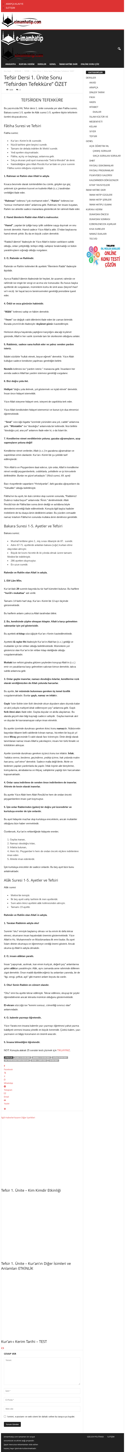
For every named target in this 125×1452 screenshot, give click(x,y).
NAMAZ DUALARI (98, 234)
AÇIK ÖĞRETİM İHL (99, 146)
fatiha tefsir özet (60, 1058)
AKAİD (92, 82)
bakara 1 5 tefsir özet (41, 1058)
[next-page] (3, 1348)
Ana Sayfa (7, 71)
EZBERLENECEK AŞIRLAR (102, 224)
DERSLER (42, 64)
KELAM (93, 126)
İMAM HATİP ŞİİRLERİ (100, 200)
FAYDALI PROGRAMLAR (101, 170)
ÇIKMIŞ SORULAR (102, 151)
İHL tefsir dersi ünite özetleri (17, 1060)
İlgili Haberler (7, 1117)
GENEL (52, 64)
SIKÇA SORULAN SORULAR (107, 156)
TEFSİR (26, 71)
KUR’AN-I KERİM (26, 64)
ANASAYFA (10, 64)
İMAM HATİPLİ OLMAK (100, 204)
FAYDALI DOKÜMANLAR (101, 165)
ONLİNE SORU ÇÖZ (90, 64)
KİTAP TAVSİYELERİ (99, 185)
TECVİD (93, 239)
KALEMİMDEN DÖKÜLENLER (103, 180)
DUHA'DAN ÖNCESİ (99, 214)
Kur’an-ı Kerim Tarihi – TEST (24, 1341)
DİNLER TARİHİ (96, 92)
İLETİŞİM (10, 8)
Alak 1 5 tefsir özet (22, 1058)
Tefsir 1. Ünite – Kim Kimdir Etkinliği (31, 1190)
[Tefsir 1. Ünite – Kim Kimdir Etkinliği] (42, 1152)
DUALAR (97, 112)
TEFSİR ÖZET (53, 1060)
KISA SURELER (97, 229)
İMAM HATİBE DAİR (68, 64)
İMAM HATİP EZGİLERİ (100, 195)
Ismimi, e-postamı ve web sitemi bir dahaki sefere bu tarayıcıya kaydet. (41, 1416)
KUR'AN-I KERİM (94, 209)
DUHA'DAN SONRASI (99, 219)
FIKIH (92, 97)
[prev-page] (2, 1348)
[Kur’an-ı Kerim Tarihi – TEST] (42, 1304)
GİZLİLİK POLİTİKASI (95, 1436)
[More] (42, 1109)
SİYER (92, 131)
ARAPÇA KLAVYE (14, 4)
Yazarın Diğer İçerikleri (24, 1117)
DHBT (92, 161)
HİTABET (93, 107)
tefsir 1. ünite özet (39, 1060)
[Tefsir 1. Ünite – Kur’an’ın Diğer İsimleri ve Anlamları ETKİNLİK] (42, 1226)
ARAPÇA (93, 87)
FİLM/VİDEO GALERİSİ (100, 175)
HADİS (92, 102)
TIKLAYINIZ (63, 1050)
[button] (119, 49)
